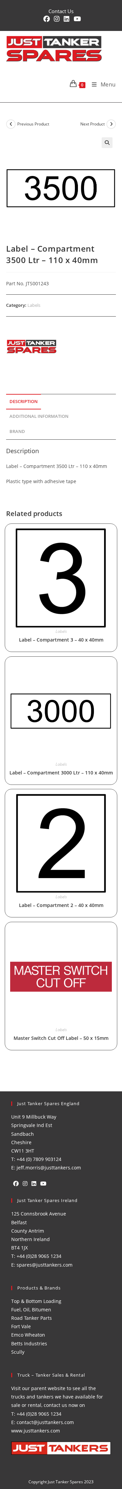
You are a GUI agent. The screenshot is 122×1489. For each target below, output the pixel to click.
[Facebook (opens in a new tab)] (46, 19)
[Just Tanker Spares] (31, 346)
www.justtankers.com (35, 1430)
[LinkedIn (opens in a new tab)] (67, 19)
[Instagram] (25, 1184)
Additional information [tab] (38, 416)
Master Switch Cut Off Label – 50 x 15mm (61, 1038)
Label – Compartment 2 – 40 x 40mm (61, 905)
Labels (33, 305)
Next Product (92, 124)
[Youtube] (43, 1184)
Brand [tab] (17, 431)
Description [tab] (23, 401)
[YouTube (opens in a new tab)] (76, 19)
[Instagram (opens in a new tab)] (57, 19)
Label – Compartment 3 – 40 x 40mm (61, 640)
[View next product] (111, 124)
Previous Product (33, 124)
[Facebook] (16, 1184)
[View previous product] (11, 124)
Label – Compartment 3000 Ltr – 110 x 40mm (61, 772)
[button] (107, 142)
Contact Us (61, 11)
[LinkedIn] (34, 1184)
